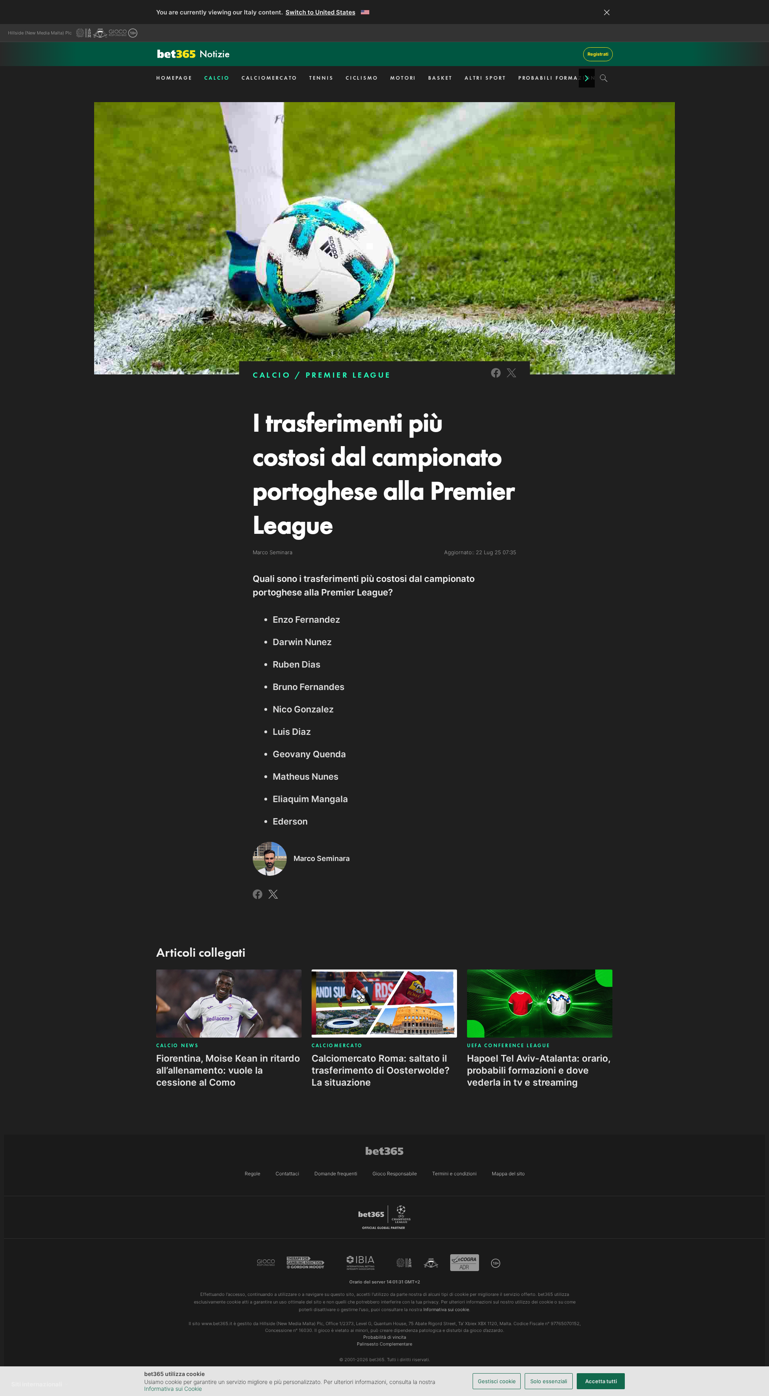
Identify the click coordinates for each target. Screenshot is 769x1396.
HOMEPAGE (174, 77)
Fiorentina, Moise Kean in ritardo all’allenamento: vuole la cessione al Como (228, 1070)
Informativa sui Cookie (173, 1388)
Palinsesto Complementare (384, 1344)
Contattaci (287, 1174)
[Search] (604, 78)
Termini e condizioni (454, 1174)
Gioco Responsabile (394, 1174)
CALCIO (216, 77)
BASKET (440, 77)
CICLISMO (362, 77)
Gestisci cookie (497, 1381)
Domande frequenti (335, 1174)
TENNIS (321, 77)
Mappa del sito (508, 1174)
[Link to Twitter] (511, 378)
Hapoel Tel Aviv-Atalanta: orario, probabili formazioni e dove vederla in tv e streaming (538, 1070)
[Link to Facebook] (496, 378)
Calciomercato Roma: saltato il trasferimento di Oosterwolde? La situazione (381, 1070)
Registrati (598, 54)
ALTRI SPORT (485, 77)
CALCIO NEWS (177, 1045)
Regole (252, 1174)
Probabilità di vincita (384, 1337)
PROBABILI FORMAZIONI (558, 77)
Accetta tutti (601, 1381)
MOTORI (403, 77)
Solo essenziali (548, 1381)
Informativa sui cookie (446, 1309)
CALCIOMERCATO (270, 77)
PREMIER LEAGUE (348, 375)
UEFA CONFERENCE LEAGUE (508, 1045)
